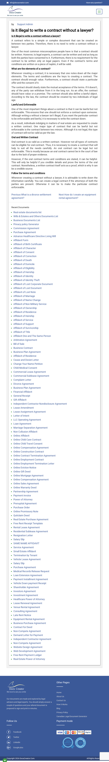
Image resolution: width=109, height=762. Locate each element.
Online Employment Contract (28, 459)
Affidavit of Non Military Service (30, 304)
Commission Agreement (26, 228)
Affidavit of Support (23, 324)
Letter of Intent (21, 415)
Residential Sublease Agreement (30, 531)
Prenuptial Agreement (25, 503)
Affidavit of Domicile (24, 264)
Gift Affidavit (19, 399)
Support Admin (25, 24)
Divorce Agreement (23, 383)
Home (58, 692)
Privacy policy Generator (26, 224)
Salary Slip (18, 539)
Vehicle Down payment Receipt (29, 583)
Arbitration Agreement (25, 340)
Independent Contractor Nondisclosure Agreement (40, 403)
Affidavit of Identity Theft (26, 280)
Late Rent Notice (22, 615)
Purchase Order (21, 507)
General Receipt (21, 395)
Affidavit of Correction (24, 256)
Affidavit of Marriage (24, 296)
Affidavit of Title (21, 332)
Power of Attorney (23, 499)
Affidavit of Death (22, 260)
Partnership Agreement (25, 491)
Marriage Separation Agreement (30, 427)
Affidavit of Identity (23, 276)
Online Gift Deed (21, 471)
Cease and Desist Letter (26, 359)
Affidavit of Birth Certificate (27, 244)
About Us (60, 696)
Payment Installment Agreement (30, 579)
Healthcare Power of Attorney (29, 599)
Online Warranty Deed (24, 487)
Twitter (16, 737)
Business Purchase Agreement (29, 623)
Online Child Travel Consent (27, 443)
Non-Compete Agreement (27, 631)
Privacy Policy (62, 712)
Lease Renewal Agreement (27, 603)
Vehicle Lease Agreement (27, 559)
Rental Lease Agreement (26, 527)
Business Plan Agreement (27, 351)
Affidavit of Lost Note (24, 292)
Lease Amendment (23, 407)
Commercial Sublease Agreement (31, 375)
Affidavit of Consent (23, 252)
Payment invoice (22, 495)
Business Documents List (26, 220)
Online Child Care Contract (27, 439)
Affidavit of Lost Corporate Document (33, 284)
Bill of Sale (18, 344)
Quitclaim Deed (21, 515)
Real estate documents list (27, 212)
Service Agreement (23, 547)
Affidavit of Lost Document (27, 288)
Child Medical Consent (25, 367)
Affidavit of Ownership (25, 308)
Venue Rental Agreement (26, 607)
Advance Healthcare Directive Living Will (34, 236)
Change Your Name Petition (28, 363)
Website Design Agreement (27, 647)
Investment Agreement (25, 595)
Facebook (17, 732)
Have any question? (94, 3)
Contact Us (61, 700)
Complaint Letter (22, 379)
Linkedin (16, 742)
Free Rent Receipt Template (28, 523)
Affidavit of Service (23, 320)
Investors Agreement (24, 591)
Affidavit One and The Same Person (32, 336)
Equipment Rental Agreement (29, 619)
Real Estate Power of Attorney (29, 659)
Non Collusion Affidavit (25, 431)
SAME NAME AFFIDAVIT (26, 543)
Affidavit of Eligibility (24, 268)
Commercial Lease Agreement (29, 371)
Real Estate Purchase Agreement (30, 519)
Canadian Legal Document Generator (71, 716)
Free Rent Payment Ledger (27, 655)
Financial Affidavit (22, 391)
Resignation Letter (23, 535)
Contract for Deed (22, 627)
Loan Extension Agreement (27, 575)
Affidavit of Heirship (23, 272)
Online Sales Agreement (26, 483)
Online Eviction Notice (24, 467)
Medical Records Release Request (31, 571)
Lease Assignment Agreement (29, 411)
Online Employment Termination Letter (33, 463)
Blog (58, 708)
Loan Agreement (22, 423)
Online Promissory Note (25, 511)
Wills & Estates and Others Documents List (35, 216)
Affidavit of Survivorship (25, 328)
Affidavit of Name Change (27, 300)
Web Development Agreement (29, 651)
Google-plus (18, 747)
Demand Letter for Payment (28, 635)
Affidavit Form (20, 240)
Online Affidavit (21, 435)
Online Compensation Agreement (31, 447)
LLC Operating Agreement (27, 419)
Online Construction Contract (28, 451)
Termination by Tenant (25, 555)
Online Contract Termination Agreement (34, 455)
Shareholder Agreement (26, 587)
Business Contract (23, 347)
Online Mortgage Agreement (28, 475)
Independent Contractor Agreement (32, 639)
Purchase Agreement (24, 232)
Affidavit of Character (24, 248)
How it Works (61, 704)
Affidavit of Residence (24, 312)
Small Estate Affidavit (24, 551)
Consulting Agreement (25, 611)
